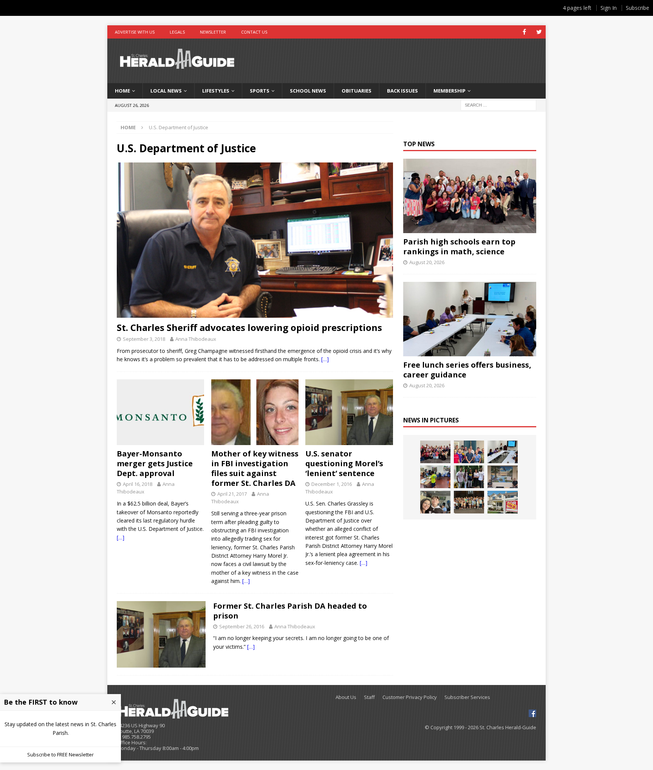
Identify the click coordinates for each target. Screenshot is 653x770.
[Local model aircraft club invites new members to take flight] (469, 452)
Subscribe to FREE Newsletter (60, 754)
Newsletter (213, 32)
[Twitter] (539, 32)
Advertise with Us (135, 32)
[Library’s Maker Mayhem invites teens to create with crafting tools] (435, 476)
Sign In (608, 7)
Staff (369, 697)
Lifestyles (215, 90)
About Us (346, 697)
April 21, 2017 (232, 493)
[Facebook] (524, 32)
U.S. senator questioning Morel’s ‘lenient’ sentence (344, 463)
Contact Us (254, 32)
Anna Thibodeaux (195, 339)
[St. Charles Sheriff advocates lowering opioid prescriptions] (255, 240)
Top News (419, 144)
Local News (166, 90)
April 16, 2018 (137, 484)
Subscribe (637, 7)
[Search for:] (498, 104)
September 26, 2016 (241, 626)
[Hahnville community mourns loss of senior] (469, 476)
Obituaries (356, 90)
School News (308, 90)
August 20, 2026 (426, 262)
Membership (449, 90)
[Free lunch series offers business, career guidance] (469, 319)
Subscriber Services (467, 697)
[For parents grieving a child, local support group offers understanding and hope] (435, 502)
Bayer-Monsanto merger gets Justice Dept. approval (155, 463)
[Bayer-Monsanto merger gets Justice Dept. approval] (160, 412)
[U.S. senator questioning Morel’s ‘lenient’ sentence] (349, 412)
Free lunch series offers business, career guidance (467, 370)
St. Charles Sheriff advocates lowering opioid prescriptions (249, 327)
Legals (177, 32)
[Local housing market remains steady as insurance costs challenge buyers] (502, 502)
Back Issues (402, 90)
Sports (259, 90)
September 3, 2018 (144, 339)
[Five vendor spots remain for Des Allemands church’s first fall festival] (469, 502)
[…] (325, 359)
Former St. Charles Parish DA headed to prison (290, 611)
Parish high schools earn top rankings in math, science (459, 247)
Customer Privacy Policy (409, 697)
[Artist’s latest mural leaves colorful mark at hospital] (502, 476)
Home (122, 90)
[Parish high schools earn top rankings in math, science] (469, 196)
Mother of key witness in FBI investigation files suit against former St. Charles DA (255, 468)
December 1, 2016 (331, 484)
